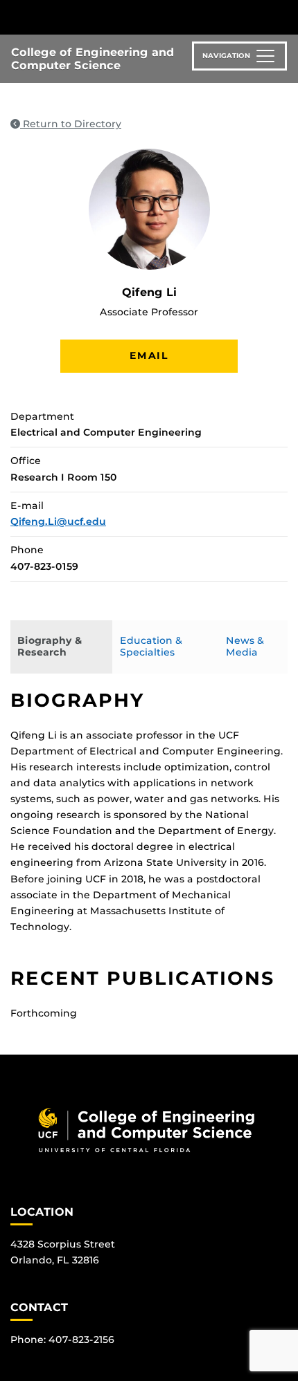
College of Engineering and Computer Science (92, 59)
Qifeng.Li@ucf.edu (58, 521)
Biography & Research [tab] (49, 646)
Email (149, 355)
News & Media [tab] (245, 646)
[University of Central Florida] (105, 17)
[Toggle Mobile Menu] (284, 16)
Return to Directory (70, 124)
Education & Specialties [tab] (151, 646)
